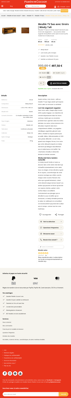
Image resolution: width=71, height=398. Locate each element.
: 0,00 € (65, 7)
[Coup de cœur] (40, 214)
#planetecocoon (55, 382)
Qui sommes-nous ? (10, 363)
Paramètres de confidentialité (13, 358)
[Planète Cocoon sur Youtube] (20, 373)
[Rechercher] (26, 6)
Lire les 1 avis (49, 45)
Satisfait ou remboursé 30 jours (49, 59)
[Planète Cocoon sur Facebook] (5, 373)
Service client (5, 2)
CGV (5, 350)
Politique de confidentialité (12, 355)
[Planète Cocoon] (35, 1)
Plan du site (7, 366)
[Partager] (56, 214)
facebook (50, 380)
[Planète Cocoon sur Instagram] (10, 373)
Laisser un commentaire (47, 246)
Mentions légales (9, 353)
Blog (11, 6)
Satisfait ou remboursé (62, 2)
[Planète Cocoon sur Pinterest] (15, 373)
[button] (63, 6)
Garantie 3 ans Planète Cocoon (49, 56)
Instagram (57, 380)
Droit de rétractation (10, 360)
